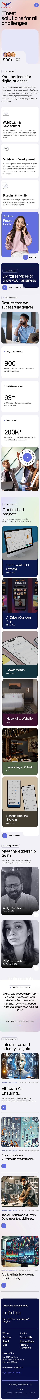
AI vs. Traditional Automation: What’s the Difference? (17, 1159)
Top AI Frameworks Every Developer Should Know (18, 1217)
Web (13, 572)
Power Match (15, 670)
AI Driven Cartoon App (18, 619)
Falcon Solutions (33, 1270)
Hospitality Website (19, 718)
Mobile (8, 572)
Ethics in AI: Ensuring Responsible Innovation (12, 1095)
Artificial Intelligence (9, 1082)
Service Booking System (17, 817)
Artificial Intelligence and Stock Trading (17, 1276)
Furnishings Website (19, 767)
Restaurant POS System (17, 567)
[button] (31, 257)
